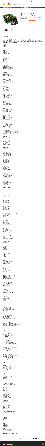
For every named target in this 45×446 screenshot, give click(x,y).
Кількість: (21, 20)
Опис (4, 34)
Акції (22, 7)
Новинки (14, 7)
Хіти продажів (19, 7)
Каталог (7, 7)
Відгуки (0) (8, 34)
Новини (25, 7)
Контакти (4, 0)
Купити (32, 20)
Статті (27, 7)
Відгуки (30, 7)
